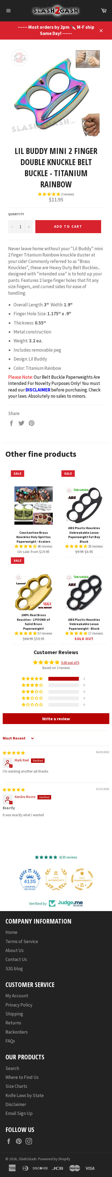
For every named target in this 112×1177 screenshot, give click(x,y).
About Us (14, 950)
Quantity (16, 214)
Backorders (16, 1032)
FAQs (10, 1041)
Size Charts (16, 1086)
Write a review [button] (56, 718)
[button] (49, 194)
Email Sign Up (19, 1113)
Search (12, 1068)
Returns (13, 1023)
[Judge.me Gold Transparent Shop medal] (82, 879)
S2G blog (14, 969)
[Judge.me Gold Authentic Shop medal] (56, 879)
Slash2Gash (27, 1159)
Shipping (14, 1014)
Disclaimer (15, 1104)
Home (11, 932)
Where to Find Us (22, 1077)
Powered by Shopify (54, 1159)
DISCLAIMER (38, 390)
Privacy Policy (18, 1005)
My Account (16, 996)
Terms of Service (21, 941)
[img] (14, 753)
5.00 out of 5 (70, 662)
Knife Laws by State (24, 1095)
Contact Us (16, 959)
